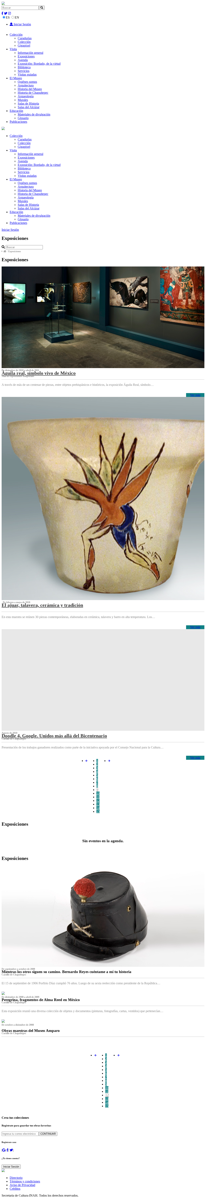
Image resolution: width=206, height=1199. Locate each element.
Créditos (15, 1188)
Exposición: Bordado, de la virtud (39, 63)
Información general (30, 52)
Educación (16, 110)
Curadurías (25, 38)
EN (17, 17)
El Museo (16, 78)
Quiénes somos (27, 81)
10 (98, 793)
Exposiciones (26, 56)
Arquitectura (26, 85)
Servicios (23, 71)
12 (98, 800)
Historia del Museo (30, 89)
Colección (16, 34)
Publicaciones (18, 121)
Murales (23, 100)
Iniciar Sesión (22, 24)
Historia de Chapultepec (33, 92)
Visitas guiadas (27, 74)
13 (98, 804)
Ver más (195, 395)
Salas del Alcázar (28, 107)
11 (97, 797)
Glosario (23, 118)
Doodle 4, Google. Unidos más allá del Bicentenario (54, 735)
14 (98, 808)
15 (98, 811)
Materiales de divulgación (34, 114)
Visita (13, 49)
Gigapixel (24, 45)
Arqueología (26, 96)
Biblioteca (24, 67)
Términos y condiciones (25, 1181)
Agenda (23, 60)
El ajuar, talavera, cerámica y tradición (42, 605)
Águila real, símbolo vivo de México (39, 373)
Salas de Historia (28, 103)
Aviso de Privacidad (22, 1185)
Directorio (16, 1177)
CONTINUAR (48, 1133)
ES (8, 17)
